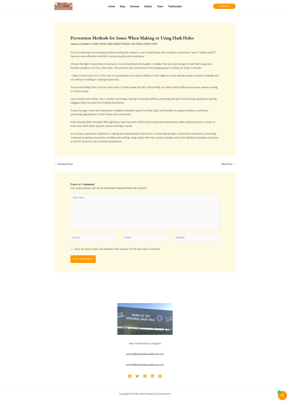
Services (134, 6)
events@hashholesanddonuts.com (145, 354)
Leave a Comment (80, 43)
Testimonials (175, 6)
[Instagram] (145, 376)
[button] (224, 6)
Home (111, 6)
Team (160, 6)
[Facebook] (130, 376)
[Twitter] (137, 376)
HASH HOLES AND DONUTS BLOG (111, 43)
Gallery (148, 6)
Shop (122, 6)
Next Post (228, 164)
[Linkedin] (152, 376)
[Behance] (160, 376)
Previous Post (64, 164)
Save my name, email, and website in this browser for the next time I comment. (118, 248)
